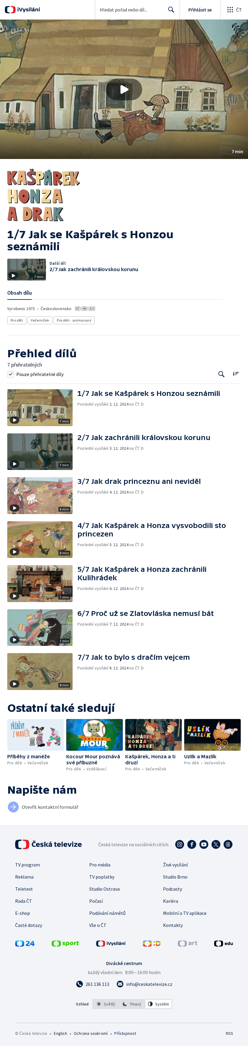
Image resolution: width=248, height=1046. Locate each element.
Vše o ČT (97, 925)
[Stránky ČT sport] (65, 945)
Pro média (99, 865)
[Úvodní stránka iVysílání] (28, 9)
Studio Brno (175, 877)
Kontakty (173, 925)
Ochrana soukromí (91, 1033)
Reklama (24, 877)
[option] (106, 1004)
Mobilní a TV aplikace (185, 913)
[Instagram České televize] (179, 844)
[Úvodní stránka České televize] (49, 844)
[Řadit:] (236, 373)
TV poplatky (101, 877)
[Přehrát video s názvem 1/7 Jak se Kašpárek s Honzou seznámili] (124, 89)
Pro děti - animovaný (74, 320)
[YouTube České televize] (204, 844)
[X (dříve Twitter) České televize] (216, 844)
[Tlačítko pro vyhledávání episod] (222, 374)
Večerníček (40, 320)
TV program (27, 865)
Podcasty (172, 889)
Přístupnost (125, 1033)
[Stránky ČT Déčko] (152, 945)
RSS (229, 1033)
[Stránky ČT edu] (223, 945)
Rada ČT (23, 901)
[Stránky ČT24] (24, 945)
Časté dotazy (28, 925)
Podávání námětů (107, 913)
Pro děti (17, 320)
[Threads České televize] (228, 844)
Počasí (96, 901)
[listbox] (132, 1004)
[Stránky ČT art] (187, 945)
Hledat (171, 9)
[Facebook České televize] (192, 844)
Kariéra (170, 901)
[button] (124, 89)
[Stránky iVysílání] (111, 945)
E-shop (22, 913)
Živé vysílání (175, 865)
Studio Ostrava (104, 889)
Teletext (24, 889)
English (60, 1033)
